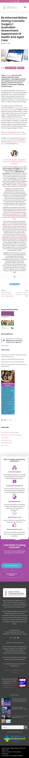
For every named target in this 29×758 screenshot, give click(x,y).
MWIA (24, 600)
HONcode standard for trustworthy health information (10, 685)
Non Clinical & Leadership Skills (9, 432)
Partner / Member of (14, 732)
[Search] (26, 727)
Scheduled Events (6, 440)
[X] (8, 420)
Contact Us (4, 445)
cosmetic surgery (11, 67)
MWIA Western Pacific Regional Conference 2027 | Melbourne (14, 341)
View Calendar (4, 345)
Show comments (14, 284)
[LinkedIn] (5, 420)
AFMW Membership (6, 443)
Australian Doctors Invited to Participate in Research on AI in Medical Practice (19, 700)
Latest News (4, 437)
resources (21, 67)
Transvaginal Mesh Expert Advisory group (12, 119)
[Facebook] (2, 420)
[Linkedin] (14, 276)
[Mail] (10, 420)
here (7, 109)
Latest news (14, 695)
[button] (25, 7)
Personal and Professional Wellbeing (11, 435)
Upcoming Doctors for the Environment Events (12, 362)
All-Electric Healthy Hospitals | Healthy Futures (12, 359)
